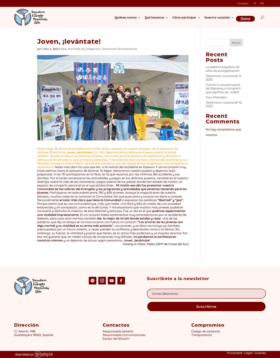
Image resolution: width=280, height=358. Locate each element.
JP (254, 3)
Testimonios (109, 49)
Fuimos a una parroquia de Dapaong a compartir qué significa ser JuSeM (223, 88)
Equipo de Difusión (116, 338)
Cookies (260, 353)
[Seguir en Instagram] (102, 280)
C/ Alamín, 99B (25, 331)
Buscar (236, 42)
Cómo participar (184, 17)
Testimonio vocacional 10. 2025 (224, 104)
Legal (248, 353)
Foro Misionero (216, 97)
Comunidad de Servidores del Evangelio (66, 189)
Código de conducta (205, 331)
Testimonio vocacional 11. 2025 (224, 77)
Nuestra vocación (217, 17)
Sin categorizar (91, 49)
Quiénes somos (126, 17)
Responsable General (118, 331)
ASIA (63, 49)
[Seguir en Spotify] (92, 280)
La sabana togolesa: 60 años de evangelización (222, 68)
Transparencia (201, 335)
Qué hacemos (154, 17)
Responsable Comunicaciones (124, 335)
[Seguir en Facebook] (121, 280)
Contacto (243, 3)
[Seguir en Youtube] (111, 280)
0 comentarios (128, 49)
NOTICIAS (74, 49)
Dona (245, 18)
